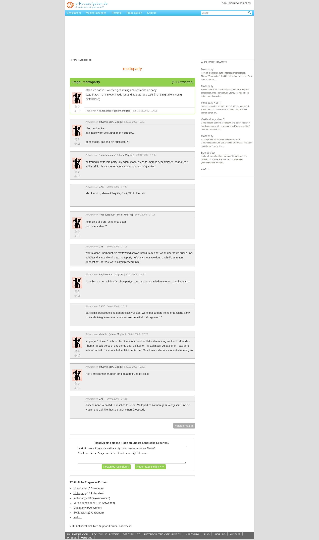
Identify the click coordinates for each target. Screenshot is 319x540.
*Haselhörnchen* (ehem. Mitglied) (116, 155)
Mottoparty (79, 488)
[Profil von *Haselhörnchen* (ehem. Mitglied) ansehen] (77, 163)
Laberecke (125, 526)
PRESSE (71, 537)
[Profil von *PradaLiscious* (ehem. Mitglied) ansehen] (77, 97)
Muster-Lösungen (96, 12)
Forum (73, 59)
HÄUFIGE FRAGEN (77, 534)
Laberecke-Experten (155, 442)
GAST (102, 187)
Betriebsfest (80, 512)
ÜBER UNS (219, 534)
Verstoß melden (184, 425)
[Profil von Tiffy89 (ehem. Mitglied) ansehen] (77, 130)
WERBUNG (87, 537)
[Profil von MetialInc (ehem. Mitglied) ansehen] (77, 342)
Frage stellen (134, 12)
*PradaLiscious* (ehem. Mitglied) (114, 110)
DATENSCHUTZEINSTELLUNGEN (162, 534)
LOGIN (224, 3)
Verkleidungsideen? (85, 503)
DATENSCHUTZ (131, 534)
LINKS (206, 534)
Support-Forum (108, 526)
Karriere (152, 12)
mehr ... (77, 517)
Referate (116, 12)
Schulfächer (74, 12)
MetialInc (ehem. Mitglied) (112, 334)
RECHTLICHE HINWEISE (105, 534)
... (205, 169)
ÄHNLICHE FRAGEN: (214, 62)
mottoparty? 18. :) (83, 498)
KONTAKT (235, 534)
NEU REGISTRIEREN (240, 3)
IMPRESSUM (192, 534)
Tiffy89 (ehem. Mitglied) (111, 121)
